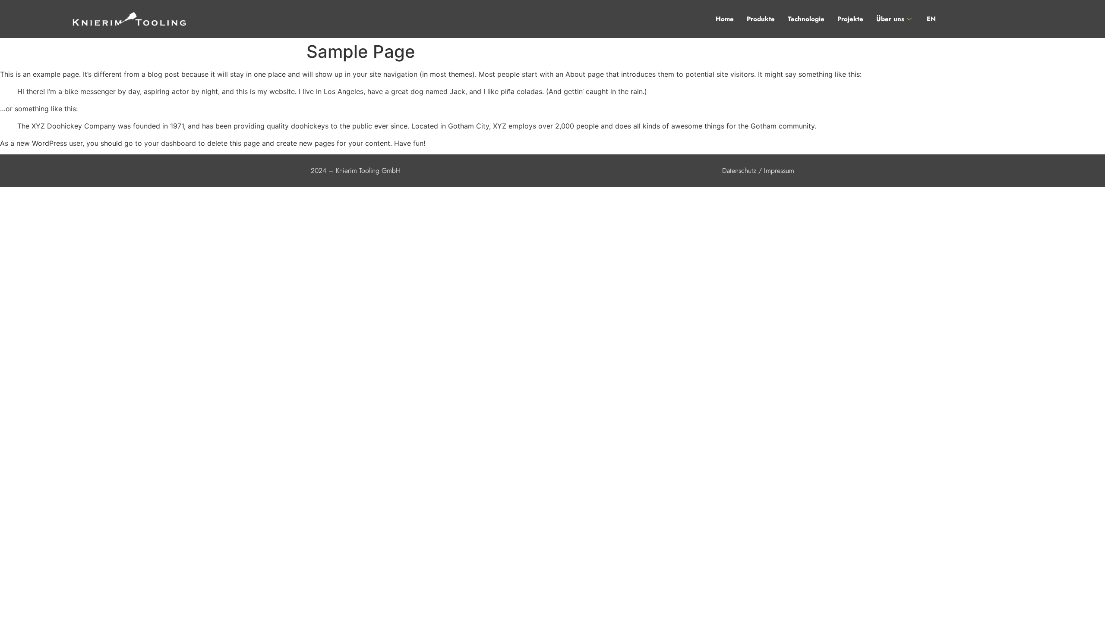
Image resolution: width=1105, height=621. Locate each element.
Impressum (779, 171)
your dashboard (170, 143)
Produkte (761, 19)
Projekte (850, 19)
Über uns (890, 19)
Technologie (806, 19)
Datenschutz (739, 171)
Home (725, 19)
